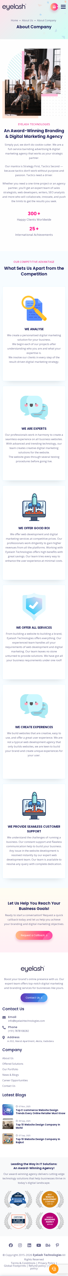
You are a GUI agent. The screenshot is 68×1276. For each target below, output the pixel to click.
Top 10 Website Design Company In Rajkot (38, 1141)
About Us (27, 20)
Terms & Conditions (23, 1263)
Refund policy (37, 1265)
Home (14, 20)
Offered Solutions (12, 1063)
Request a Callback (33, 935)
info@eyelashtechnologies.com (26, 1021)
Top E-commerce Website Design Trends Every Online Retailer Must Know (40, 1111)
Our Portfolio (10, 1069)
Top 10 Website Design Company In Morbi (38, 1126)
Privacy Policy (46, 1263)
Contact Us (33, 997)
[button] (63, 7)
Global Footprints (15, 1265)
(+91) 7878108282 (18, 1031)
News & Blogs (10, 1075)
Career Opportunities (15, 1080)
